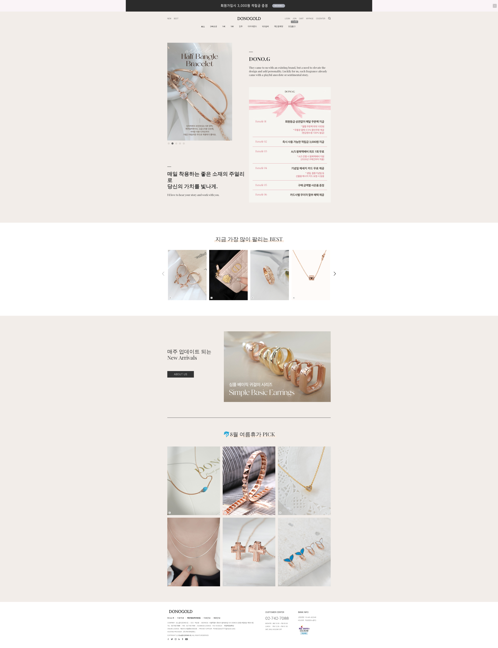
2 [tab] (172, 143)
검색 (329, 18)
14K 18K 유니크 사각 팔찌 (249, 475)
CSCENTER (320, 19)
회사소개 (170, 618)
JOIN (294, 19)
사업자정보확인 (229, 626)
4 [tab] (180, 143)
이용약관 (180, 618)
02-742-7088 (175, 626)
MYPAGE (309, 19)
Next (226, 91)
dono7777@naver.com (226, 629)
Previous (173, 91)
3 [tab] (176, 143)
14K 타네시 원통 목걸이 (305, 268)
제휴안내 (216, 618)
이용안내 (207, 618)
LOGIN (287, 19)
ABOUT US (180, 374)
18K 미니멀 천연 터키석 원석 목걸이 (193, 475)
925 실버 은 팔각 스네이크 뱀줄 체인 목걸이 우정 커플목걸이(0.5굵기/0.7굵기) (193, 548)
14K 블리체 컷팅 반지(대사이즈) (267, 269)
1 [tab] (169, 143)
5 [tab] (184, 143)
